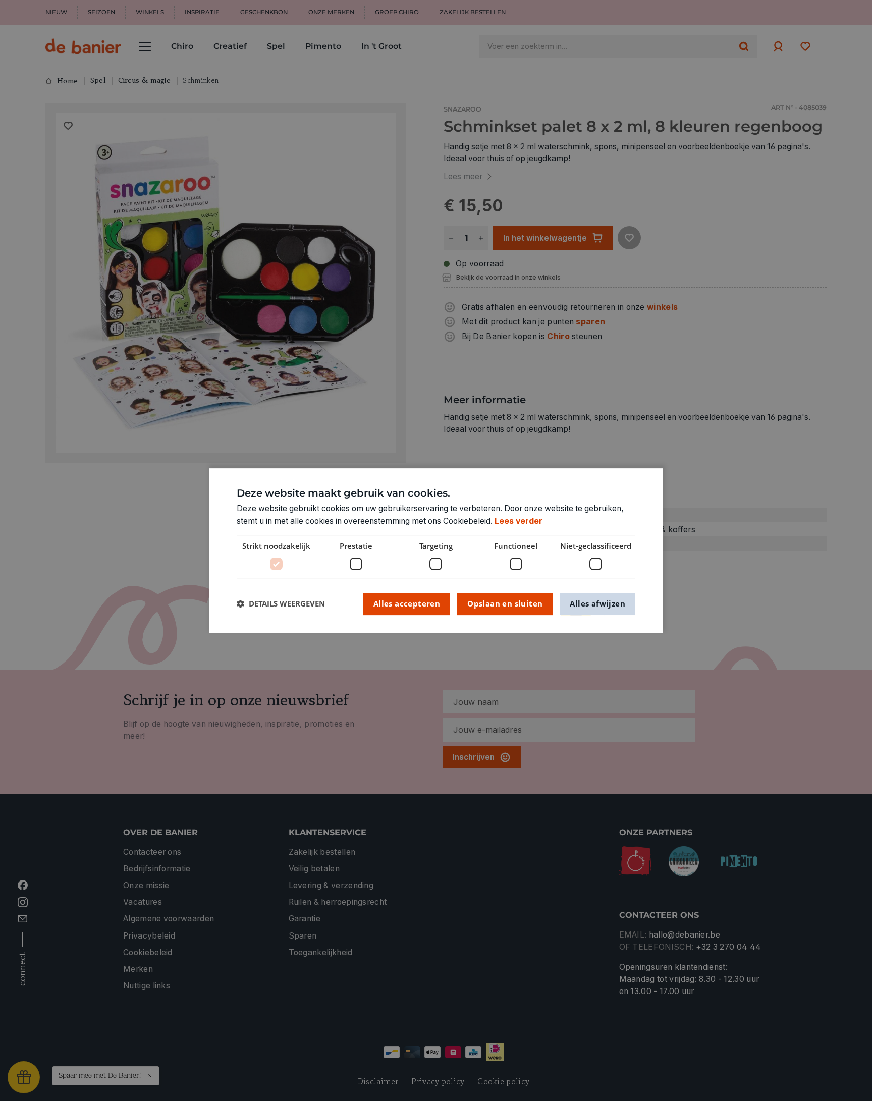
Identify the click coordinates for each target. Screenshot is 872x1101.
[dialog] (436, 550)
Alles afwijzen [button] (597, 603)
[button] (281, 604)
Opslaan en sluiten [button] (504, 603)
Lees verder (518, 521)
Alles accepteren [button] (406, 603)
